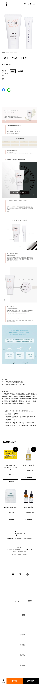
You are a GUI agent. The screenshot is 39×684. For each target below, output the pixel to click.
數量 (3, 79)
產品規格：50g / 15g (5, 73)
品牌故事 (22, 635)
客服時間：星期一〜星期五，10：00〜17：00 (19, 549)
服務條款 (22, 645)
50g (12, 71)
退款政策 (22, 665)
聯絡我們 (19, 547)
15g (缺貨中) (21, 71)
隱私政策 (22, 655)
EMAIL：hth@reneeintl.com (19, 554)
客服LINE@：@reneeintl (19, 551)
